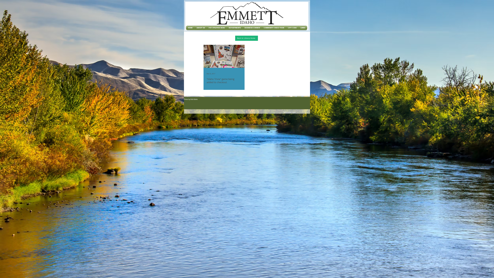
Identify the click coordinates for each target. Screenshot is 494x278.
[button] (201, 28)
